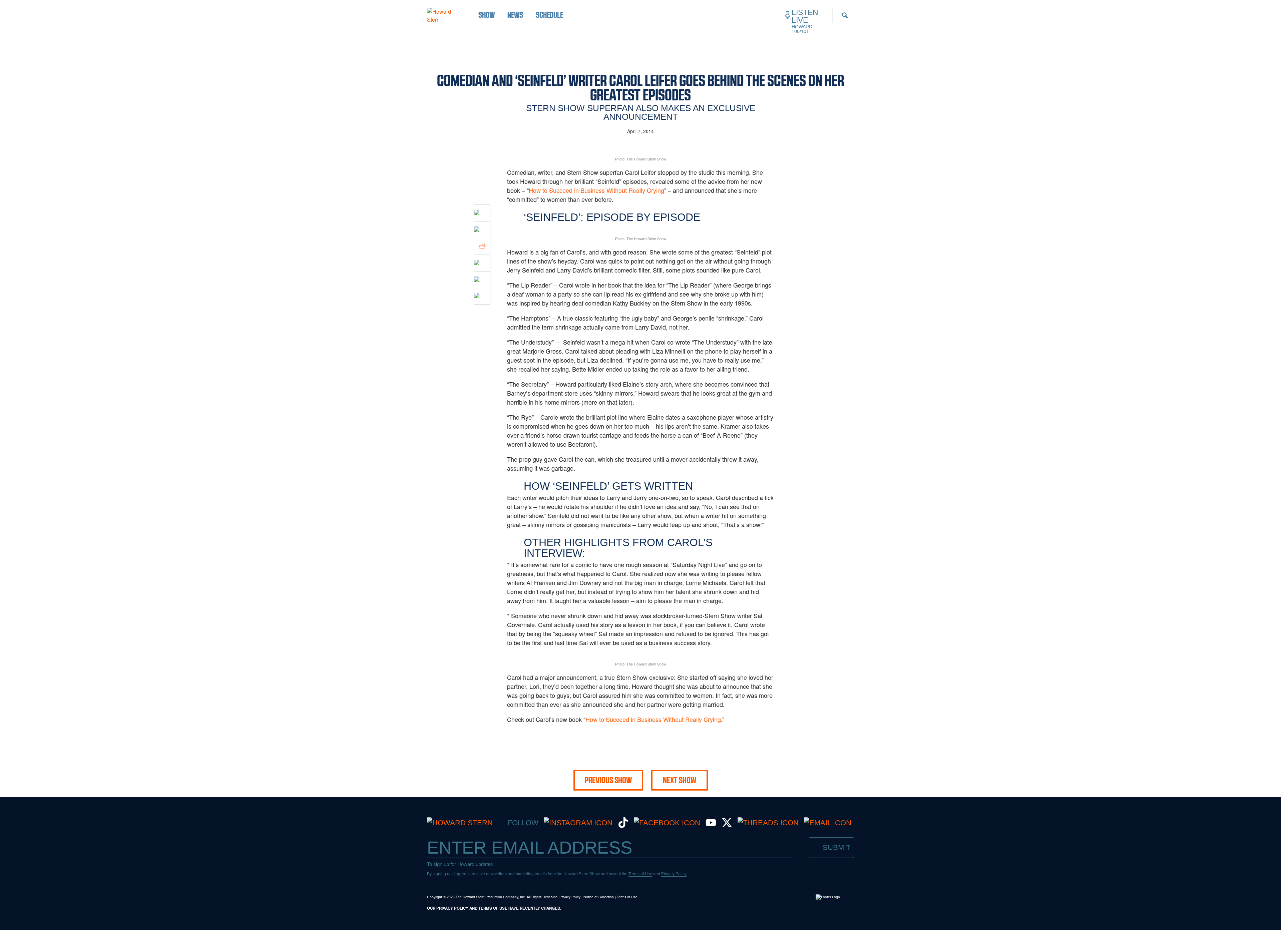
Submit (836, 847)
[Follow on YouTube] (711, 825)
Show (486, 15)
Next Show (679, 780)
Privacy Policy (674, 874)
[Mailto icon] (482, 279)
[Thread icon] (482, 263)
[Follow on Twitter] (727, 825)
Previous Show (608, 780)
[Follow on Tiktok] (623, 825)
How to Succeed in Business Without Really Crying (596, 190)
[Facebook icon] (482, 212)
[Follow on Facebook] (667, 823)
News (515, 15)
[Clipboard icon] (482, 296)
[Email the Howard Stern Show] (827, 823)
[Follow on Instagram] (578, 823)
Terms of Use (640, 874)
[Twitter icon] (482, 229)
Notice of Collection (598, 896)
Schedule (549, 15)
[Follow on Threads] (768, 823)
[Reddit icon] (482, 246)
